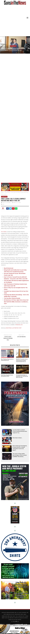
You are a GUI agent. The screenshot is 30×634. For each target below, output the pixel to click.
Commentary (13, 46)
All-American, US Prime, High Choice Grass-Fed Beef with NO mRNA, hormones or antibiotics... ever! (16, 301)
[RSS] (14, 621)
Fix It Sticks (3, 231)
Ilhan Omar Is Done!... (17, 437)
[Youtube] (18, 621)
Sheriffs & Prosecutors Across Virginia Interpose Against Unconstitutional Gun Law (13, 49)
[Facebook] (12, 621)
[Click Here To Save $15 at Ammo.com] (15, 514)
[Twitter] (16, 621)
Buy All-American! (8, 268)
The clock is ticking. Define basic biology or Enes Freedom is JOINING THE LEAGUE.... (20, 455)
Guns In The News (6, 202)
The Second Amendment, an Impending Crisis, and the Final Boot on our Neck (22, 376)
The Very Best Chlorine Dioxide (12, 298)
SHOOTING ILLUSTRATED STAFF (13, 328)
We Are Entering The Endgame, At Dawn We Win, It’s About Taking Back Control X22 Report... (20, 447)
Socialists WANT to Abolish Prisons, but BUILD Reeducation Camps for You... (20, 431)
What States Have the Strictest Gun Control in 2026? (7, 375)
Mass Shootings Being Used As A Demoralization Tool (7, 359)
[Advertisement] (15, 21)
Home (2, 192)
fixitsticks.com (19, 324)
